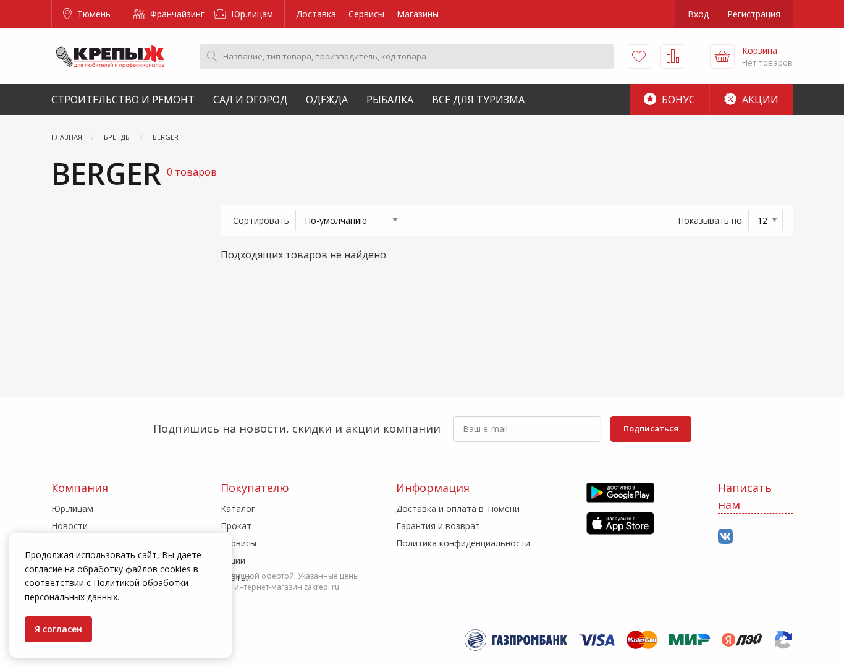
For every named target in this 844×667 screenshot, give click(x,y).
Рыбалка (389, 99)
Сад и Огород (250, 99)
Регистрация (753, 14)
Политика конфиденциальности (463, 543)
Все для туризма (478, 99)
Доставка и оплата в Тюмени (458, 508)
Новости (69, 526)
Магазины (418, 14)
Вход (698, 14)
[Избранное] (639, 56)
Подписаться (650, 428)
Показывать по (710, 220)
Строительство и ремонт (123, 99)
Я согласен (58, 629)
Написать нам (745, 496)
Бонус (677, 99)
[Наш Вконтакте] (725, 537)
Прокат (236, 526)
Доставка (316, 14)
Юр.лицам (251, 14)
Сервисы (366, 14)
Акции (759, 99)
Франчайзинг (176, 14)
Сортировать (261, 220)
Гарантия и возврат (438, 526)
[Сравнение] (672, 56)
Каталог (238, 508)
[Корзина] (722, 56)
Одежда (327, 99)
